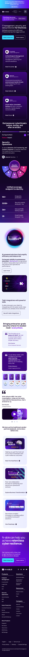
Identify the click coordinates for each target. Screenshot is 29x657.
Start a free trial (8, 37)
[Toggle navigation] (25, 12)
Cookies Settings (22, 644)
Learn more (6, 271)
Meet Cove (8, 115)
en (20, 11)
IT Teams (15, 12)
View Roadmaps (10, 524)
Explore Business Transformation (15, 492)
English (4, 641)
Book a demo (22, 18)
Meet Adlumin (9, 91)
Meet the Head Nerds (11, 461)
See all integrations (11, 313)
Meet (9, 67)
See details (14, 6)
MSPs (14, 11)
